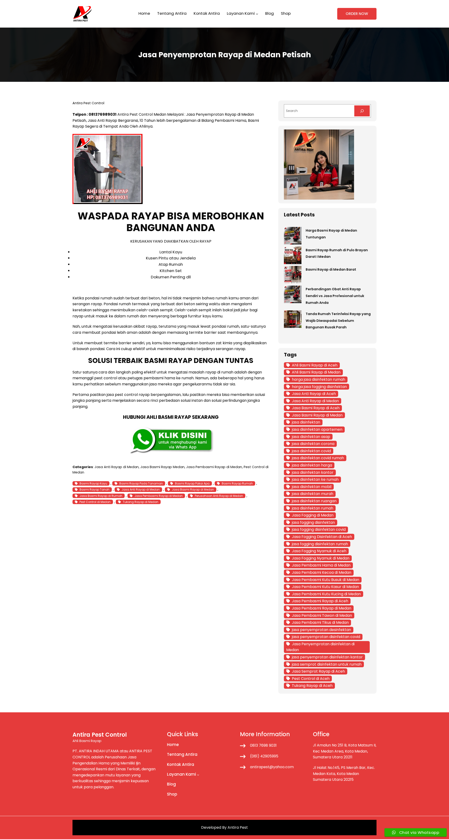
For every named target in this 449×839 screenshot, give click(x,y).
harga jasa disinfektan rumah (318, 379)
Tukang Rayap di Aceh (312, 685)
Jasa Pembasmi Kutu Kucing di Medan (326, 594)
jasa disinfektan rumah (312, 508)
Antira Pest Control (135, 114)
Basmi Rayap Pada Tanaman (141, 483)
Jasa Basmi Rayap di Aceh (316, 408)
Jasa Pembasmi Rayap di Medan (214, 467)
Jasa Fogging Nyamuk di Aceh (319, 551)
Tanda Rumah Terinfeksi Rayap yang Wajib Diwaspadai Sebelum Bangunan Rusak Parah (338, 321)
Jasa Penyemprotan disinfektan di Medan (320, 647)
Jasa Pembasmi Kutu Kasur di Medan (325, 586)
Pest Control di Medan (95, 502)
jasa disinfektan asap (311, 436)
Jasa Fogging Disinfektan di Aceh (322, 536)
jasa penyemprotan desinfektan (321, 629)
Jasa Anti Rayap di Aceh (314, 393)
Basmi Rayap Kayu (93, 483)
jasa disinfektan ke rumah (315, 479)
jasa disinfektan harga (312, 465)
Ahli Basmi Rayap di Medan (316, 372)
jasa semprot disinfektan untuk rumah (327, 664)
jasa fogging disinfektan (313, 522)
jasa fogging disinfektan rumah (320, 544)
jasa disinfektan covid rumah (318, 458)
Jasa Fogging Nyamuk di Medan (320, 558)
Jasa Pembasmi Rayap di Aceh (320, 601)
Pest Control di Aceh (311, 678)
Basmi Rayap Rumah (237, 483)
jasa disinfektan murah (312, 493)
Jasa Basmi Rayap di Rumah (101, 496)
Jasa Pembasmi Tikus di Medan (320, 622)
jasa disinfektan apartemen (317, 429)
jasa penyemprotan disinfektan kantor (327, 657)
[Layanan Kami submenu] (257, 14)
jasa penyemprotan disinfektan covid (326, 636)
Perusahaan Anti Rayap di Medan (219, 496)
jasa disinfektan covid (311, 451)
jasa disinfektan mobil (311, 486)
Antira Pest (238, 827)
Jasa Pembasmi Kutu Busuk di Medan (325, 579)
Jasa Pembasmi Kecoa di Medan (321, 572)
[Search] (362, 110)
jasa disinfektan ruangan (314, 501)
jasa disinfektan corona (313, 443)
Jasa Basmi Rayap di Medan (193, 489)
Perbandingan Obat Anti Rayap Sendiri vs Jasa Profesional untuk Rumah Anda (335, 296)
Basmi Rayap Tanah (94, 489)
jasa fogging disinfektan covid (319, 529)
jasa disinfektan (306, 422)
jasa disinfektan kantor (312, 472)
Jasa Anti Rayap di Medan (116, 467)
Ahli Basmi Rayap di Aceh (314, 365)
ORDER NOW (357, 13)
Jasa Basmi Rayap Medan (162, 467)
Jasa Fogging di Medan (312, 515)
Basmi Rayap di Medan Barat (331, 269)
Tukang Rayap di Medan (140, 502)
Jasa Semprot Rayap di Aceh (318, 671)
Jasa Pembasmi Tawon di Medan (322, 615)
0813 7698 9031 (263, 745)
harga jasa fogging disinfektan (319, 386)
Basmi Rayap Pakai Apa (192, 483)
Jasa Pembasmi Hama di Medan (321, 565)
